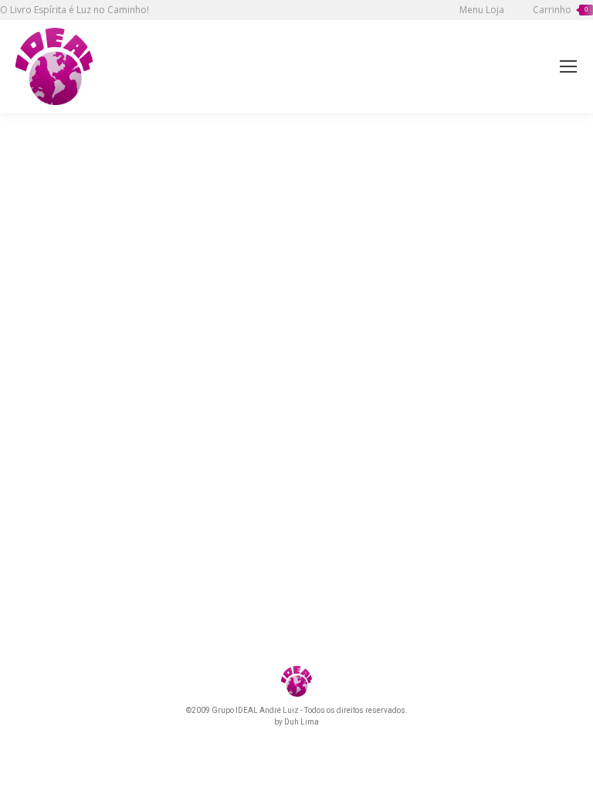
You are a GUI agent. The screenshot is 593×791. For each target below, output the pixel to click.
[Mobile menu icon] (568, 66)
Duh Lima (301, 722)
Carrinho (560, 9)
